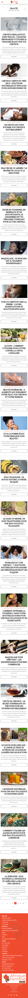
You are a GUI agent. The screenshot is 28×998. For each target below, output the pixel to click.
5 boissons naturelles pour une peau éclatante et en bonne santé (14, 791)
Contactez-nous (14, 991)
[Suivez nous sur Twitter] (14, 995)
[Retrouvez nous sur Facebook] (8, 995)
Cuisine (4, 953)
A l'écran (5, 945)
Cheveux (5, 922)
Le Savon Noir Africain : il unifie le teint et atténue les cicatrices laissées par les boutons (14, 749)
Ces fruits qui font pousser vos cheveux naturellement (14, 127)
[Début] (2, 903)
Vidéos (4, 949)
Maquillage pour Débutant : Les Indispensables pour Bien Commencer (14, 661)
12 (23, 903)
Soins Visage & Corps (9, 920)
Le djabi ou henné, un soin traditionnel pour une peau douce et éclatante (14, 522)
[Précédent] (5, 903)
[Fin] (14, 906)
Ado (3, 937)
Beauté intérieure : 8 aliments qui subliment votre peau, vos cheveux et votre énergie (14, 393)
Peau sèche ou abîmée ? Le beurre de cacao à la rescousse (14, 170)
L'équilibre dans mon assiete (12, 955)
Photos (4, 947)
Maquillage (6, 918)
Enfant (4, 934)
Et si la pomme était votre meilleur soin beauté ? (14, 436)
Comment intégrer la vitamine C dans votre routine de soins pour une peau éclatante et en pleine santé (14, 616)
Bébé (3, 932)
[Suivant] (26, 903)
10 (17, 903)
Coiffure (5, 924)
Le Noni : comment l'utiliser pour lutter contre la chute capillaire (14, 349)
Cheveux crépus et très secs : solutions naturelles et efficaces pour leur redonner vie (14, 84)
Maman (4, 926)
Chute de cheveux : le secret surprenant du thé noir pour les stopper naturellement (14, 705)
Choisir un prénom (9, 939)
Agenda (5, 951)
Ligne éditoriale (14, 987)
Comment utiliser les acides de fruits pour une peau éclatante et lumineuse (14, 834)
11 (20, 903)
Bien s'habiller (7, 966)
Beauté (4, 916)
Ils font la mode (8, 970)
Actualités (6, 943)
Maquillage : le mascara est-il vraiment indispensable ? (14, 261)
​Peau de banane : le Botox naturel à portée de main (14, 479)
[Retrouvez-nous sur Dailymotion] (19, 995)
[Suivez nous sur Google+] (11, 995)
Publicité (14, 989)
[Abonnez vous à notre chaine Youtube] (16, 995)
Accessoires (6, 968)
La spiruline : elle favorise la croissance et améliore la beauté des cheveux (14, 880)
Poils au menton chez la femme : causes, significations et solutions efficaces (14, 305)
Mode (4, 962)
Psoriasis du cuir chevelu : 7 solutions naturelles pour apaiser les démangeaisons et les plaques (14, 567)
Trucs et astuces (8, 957)
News (4, 941)
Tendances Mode (8, 964)
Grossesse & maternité (10, 930)
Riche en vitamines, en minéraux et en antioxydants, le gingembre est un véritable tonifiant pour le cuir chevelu (14, 215)
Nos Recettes (7, 959)
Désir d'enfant (7, 928)
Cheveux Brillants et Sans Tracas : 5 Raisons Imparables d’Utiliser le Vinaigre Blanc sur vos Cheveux (14, 39)
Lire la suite (14, 56)
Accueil (14, 10)
